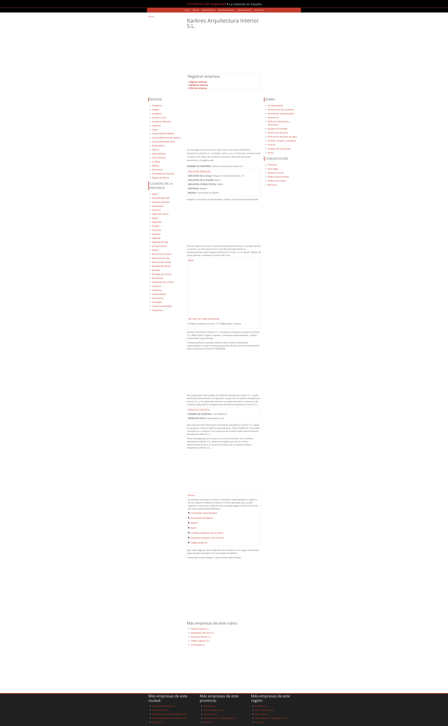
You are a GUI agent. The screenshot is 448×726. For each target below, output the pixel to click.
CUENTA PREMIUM (244, 10)
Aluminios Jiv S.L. (160, 710)
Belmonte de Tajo (161, 258)
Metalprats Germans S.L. (203, 632)
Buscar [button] (191, 495)
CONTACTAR (258, 10)
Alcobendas (158, 206)
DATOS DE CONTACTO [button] (199, 409)
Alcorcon (156, 210)
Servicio (271, 144)
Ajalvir (155, 194)
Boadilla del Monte (161, 266)
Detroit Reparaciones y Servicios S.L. (170, 718)
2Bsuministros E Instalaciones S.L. (220, 718)
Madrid (194, 522)
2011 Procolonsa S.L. (213, 710)
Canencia (156, 286)
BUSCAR (196, 10)
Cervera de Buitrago (162, 306)
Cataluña (156, 125)
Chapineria (157, 310)
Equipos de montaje (277, 128)
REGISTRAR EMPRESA (226, 10)
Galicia (155, 149)
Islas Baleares (159, 153)
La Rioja (156, 161)
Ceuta (155, 129)
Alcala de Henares (161, 202)
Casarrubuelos (159, 294)
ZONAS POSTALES (208, 10)
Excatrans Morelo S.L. (201, 636)
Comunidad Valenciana (163, 141)
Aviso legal (273, 168)
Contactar (272, 164)
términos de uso (276, 172)
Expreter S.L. (158, 722)
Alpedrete (157, 222)
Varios (271, 152)
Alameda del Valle (161, 198)
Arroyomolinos (159, 246)
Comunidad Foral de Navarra (166, 137)
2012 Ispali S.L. (210, 714)
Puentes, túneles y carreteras (282, 140)
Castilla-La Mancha (161, 121)
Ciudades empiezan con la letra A (207, 532)
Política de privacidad (278, 176)
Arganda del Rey (160, 242)
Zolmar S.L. (208, 722)
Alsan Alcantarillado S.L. (164, 706)
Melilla (155, 165)
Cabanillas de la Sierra (163, 282)
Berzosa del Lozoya (161, 262)
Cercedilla (157, 302)
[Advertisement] (166, 56)
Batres (155, 250)
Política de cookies (277, 180)
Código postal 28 (199, 542)
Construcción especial (206, 3)
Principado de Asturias (163, 173)
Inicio (151, 16)
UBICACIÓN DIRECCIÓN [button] (199, 171)
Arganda (156, 238)
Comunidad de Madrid (163, 133)
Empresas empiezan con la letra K (207, 537)
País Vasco (157, 169)
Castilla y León (159, 117)
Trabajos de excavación (279, 148)
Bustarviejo (157, 278)
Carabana (156, 290)
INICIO (187, 10)
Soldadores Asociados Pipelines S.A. (170, 714)
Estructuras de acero (278, 132)
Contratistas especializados (204, 513)
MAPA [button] (191, 260)
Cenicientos (158, 298)
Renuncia (272, 184)
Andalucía (157, 105)
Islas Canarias (159, 157)
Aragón (155, 109)
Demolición (273, 117)
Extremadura (158, 145)
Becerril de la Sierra (161, 254)
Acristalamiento (275, 105)
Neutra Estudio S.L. (200, 628)
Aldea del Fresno (160, 214)
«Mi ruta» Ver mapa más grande (203, 318)
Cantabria (157, 113)
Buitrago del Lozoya (162, 274)
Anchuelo (156, 230)
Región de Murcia (160, 177)
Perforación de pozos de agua (282, 136)
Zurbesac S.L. (209, 706)
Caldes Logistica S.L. (200, 640)
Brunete (156, 270)
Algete (155, 218)
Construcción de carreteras (281, 109)
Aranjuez (156, 234)
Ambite (155, 226)
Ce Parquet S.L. (198, 644)
